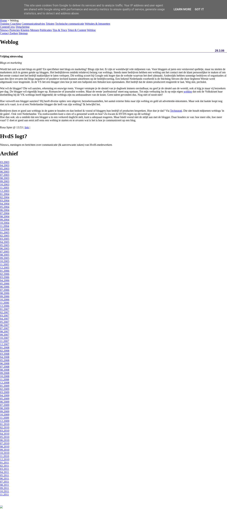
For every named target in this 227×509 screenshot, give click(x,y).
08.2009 (4, 408)
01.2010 (4, 424)
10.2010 (4, 452)
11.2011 (4, 494)
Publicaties (46, 30)
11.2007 (4, 341)
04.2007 (4, 318)
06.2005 (4, 248)
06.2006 (4, 286)
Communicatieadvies (33, 23)
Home (3, 20)
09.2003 (4, 181)
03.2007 (4, 315)
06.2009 (4, 401)
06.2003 (4, 171)
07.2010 (4, 443)
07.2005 (4, 251)
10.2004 (4, 222)
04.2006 (4, 280)
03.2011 (4, 468)
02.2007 (4, 312)
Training (5, 23)
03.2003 (4, 162)
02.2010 (4, 427)
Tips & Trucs (59, 30)
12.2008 (4, 382)
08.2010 (4, 446)
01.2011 (4, 462)
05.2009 (4, 398)
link (27, 127)
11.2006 (4, 302)
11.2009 (4, 417)
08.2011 (4, 484)
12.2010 (4, 459)
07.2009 (4, 405)
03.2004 (4, 200)
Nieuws (4, 30)
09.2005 (4, 258)
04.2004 (4, 203)
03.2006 (4, 277)
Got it (199, 9)
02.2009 (4, 389)
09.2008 (4, 373)
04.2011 (4, 472)
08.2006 (4, 293)
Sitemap (23, 33)
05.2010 (4, 437)
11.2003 (4, 187)
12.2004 (4, 229)
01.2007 (4, 309)
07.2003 (4, 174)
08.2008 (4, 369)
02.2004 (4, 197)
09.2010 (4, 449)
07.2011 (4, 481)
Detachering (22, 26)
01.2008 (4, 347)
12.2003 (4, 190)
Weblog (91, 30)
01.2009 (4, 385)
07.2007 (4, 328)
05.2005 (4, 245)
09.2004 (4, 219)
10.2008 (4, 376)
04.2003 (4, 165)
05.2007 (4, 321)
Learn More (182, 9)
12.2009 (4, 421)
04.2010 (4, 433)
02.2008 (4, 350)
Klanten (25, 30)
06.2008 (4, 363)
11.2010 (4, 456)
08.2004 (4, 216)
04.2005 (4, 242)
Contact (4, 33)
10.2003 (4, 184)
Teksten (50, 23)
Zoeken (13, 33)
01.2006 (4, 270)
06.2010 (4, 440)
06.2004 (4, 210)
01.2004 (4, 194)
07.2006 (4, 290)
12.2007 (4, 344)
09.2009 (4, 411)
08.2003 (4, 178)
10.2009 (4, 414)
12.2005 (4, 267)
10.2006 (4, 299)
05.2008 (4, 360)
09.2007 (4, 334)
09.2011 (4, 488)
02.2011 (4, 465)
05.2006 (4, 283)
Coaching (15, 23)
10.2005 (4, 261)
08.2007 (4, 331)
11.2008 (4, 379)
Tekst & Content (77, 30)
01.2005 (4, 232)
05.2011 (4, 475)
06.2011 (4, 478)
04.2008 (4, 357)
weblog (188, 91)
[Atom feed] (1, 507)
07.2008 (4, 366)
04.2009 (4, 395)
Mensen (34, 30)
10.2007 (4, 337)
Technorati (176, 110)
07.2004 (4, 213)
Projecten (14, 30)
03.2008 (4, 353)
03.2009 (4, 392)
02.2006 (4, 274)
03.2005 (4, 238)
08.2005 (4, 254)
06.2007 (4, 325)
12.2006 (4, 305)
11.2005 (4, 264)
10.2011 (4, 491)
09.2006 (4, 296)
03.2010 (4, 430)
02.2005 (4, 235)
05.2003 (4, 168)
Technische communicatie (69, 23)
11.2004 (4, 226)
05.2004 (4, 206)
